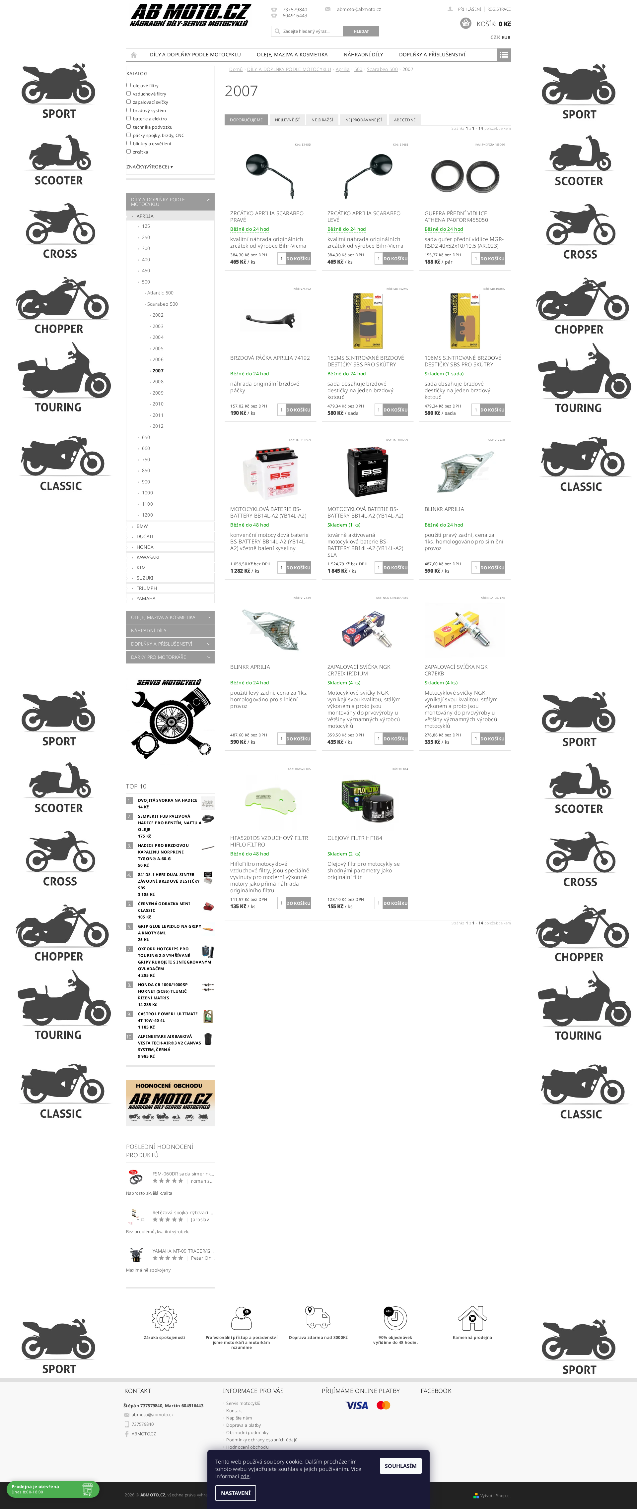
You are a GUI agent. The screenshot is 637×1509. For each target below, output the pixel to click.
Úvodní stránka (134, 54)
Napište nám (239, 1418)
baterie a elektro (150, 118)
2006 (158, 359)
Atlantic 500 (160, 292)
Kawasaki (148, 557)
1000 (147, 492)
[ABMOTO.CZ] (190, 15)
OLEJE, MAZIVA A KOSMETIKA (292, 54)
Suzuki (145, 578)
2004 (158, 337)
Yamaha (146, 598)
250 (146, 237)
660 (146, 448)
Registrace (499, 9)
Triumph (147, 588)
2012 (158, 426)
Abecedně (405, 120)
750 (146, 459)
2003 (158, 326)
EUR (506, 37)
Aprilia (145, 216)
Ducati (145, 536)
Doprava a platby (243, 1425)
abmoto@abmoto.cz (153, 1414)
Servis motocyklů (243, 1403)
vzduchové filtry (150, 93)
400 (146, 259)
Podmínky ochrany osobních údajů (262, 1440)
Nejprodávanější (363, 120)
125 (146, 226)
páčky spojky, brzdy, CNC (158, 135)
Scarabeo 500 (162, 304)
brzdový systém (149, 110)
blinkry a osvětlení (152, 143)
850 (146, 470)
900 (146, 481)
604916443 (295, 16)
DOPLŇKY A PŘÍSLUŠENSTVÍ (432, 54)
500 (146, 282)
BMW (142, 526)
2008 (158, 381)
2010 (158, 404)
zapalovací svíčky (151, 101)
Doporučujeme (246, 120)
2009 (158, 393)
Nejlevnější (287, 120)
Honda (145, 547)
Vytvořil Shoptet (495, 1495)
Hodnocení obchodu (247, 1447)
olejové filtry (146, 85)
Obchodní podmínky (247, 1432)
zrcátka (140, 151)
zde (245, 1476)
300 (146, 248)
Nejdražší (322, 120)
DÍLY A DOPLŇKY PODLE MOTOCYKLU (195, 54)
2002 (158, 315)
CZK (495, 37)
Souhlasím (401, 1466)
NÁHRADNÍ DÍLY (363, 54)
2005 (158, 348)
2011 (158, 415)
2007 (158, 370)
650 (146, 437)
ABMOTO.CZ (144, 1434)
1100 (147, 504)
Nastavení (235, 1493)
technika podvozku (153, 126)
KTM (141, 567)
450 (146, 270)
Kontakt (234, 1411)
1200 (147, 515)
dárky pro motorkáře (158, 657)
